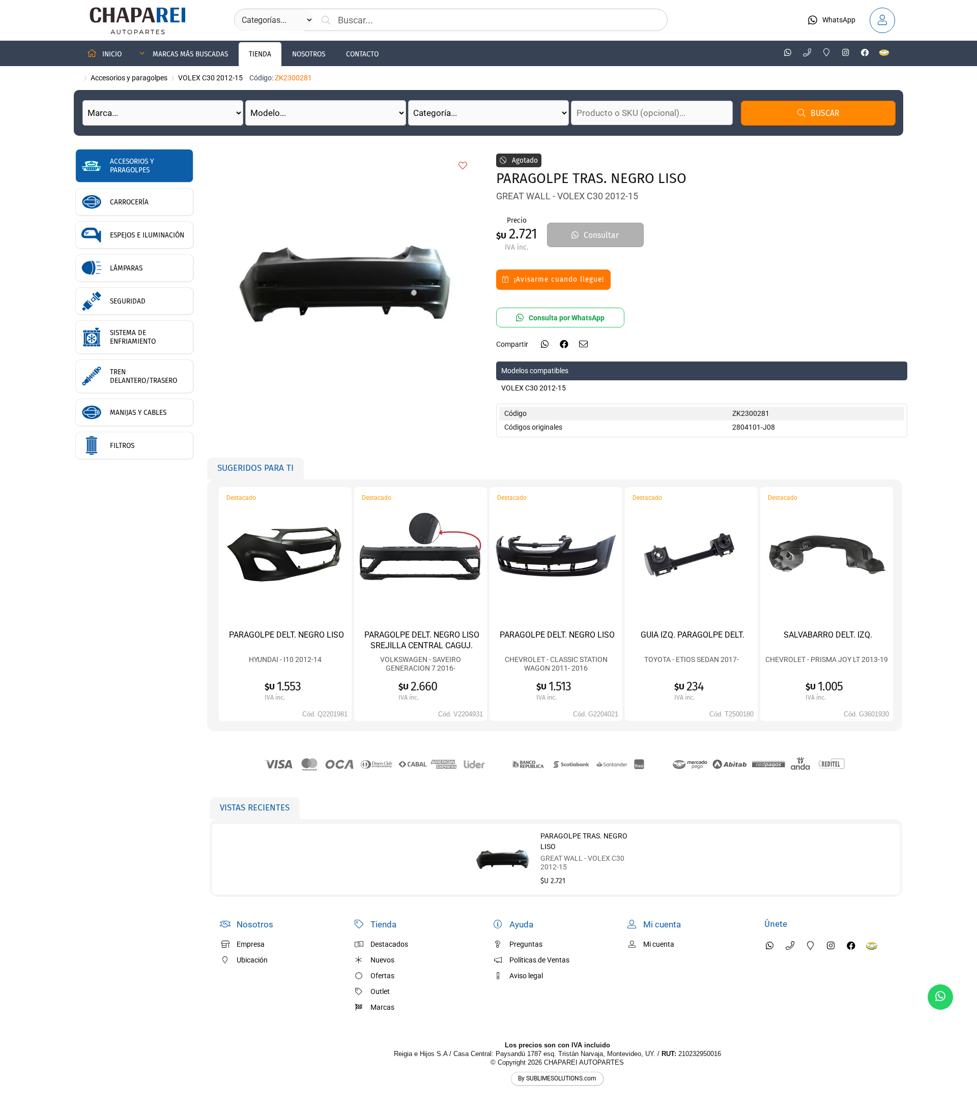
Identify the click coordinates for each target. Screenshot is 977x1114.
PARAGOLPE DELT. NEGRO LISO (286, 635)
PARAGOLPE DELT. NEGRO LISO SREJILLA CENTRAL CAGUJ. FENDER (421, 645)
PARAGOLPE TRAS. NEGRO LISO (583, 841)
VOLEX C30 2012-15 (210, 78)
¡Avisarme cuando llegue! (559, 279)
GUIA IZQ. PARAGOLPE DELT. (692, 635)
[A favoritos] (463, 166)
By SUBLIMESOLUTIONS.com (557, 1078)
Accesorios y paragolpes (129, 78)
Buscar (825, 113)
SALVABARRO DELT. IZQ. (828, 635)
